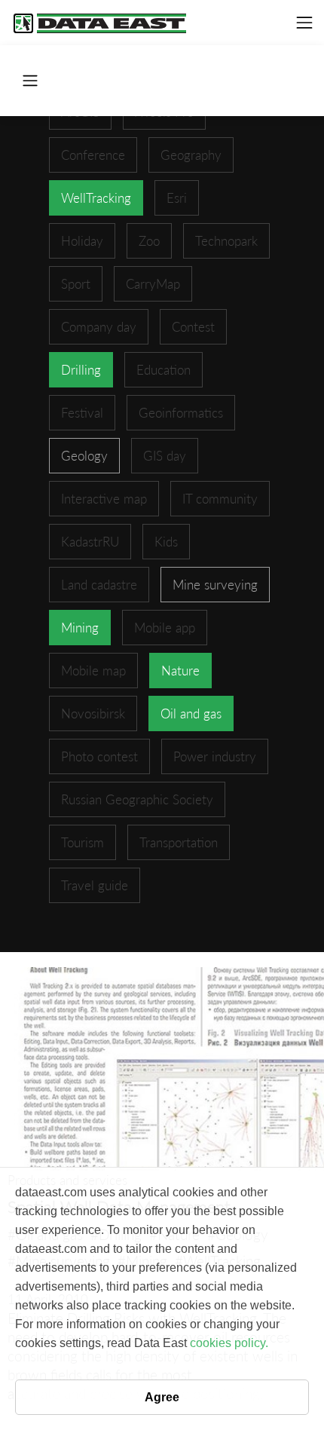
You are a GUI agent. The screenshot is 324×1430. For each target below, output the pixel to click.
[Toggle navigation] (304, 22)
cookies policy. (229, 1343)
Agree (162, 1397)
